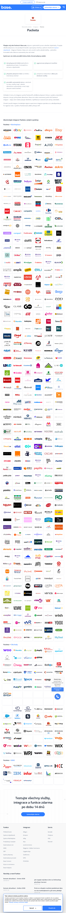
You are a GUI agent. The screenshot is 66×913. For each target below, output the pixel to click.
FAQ (49, 838)
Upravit (31, 908)
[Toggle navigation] (63, 7)
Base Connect (7, 861)
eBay (24, 838)
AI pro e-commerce (8, 864)
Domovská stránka (26, 27)
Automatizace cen (8, 845)
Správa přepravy (8, 854)
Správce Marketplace (9, 838)
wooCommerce (27, 845)
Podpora (50, 835)
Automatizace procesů (9, 858)
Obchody (14, 645)
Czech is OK (41, 2)
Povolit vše (52, 908)
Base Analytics (7, 867)
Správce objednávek (9, 835)
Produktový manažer (9, 841)
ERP (4, 851)
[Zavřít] (64, 677)
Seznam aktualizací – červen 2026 (14, 878)
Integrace (35, 27)
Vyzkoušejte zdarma (51, 7)
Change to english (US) (28, 2)
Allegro (25, 832)
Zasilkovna (26, 854)
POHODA (26, 861)
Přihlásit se (37, 7)
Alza (24, 841)
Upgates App (26, 851)
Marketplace (15, 125)
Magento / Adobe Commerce (31, 848)
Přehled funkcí (7, 832)
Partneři (50, 841)
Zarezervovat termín (57, 689)
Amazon (25, 835)
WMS (13, 760)
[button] (58, 697)
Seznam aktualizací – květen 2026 (14, 888)
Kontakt (50, 832)
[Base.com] (6, 7)
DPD (24, 858)
